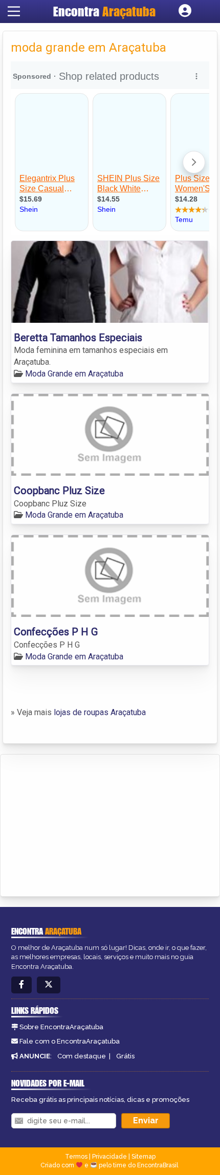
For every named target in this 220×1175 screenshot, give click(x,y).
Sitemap (143, 1156)
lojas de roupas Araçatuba (100, 712)
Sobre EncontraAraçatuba (61, 1027)
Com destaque (81, 1056)
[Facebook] (21, 985)
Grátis (125, 1056)
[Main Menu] (14, 11)
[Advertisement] (85, 824)
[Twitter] (48, 985)
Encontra (104, 11)
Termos (76, 1156)
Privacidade (109, 1156)
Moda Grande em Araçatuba (74, 374)
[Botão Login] (185, 11)
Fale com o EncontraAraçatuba (69, 1041)
